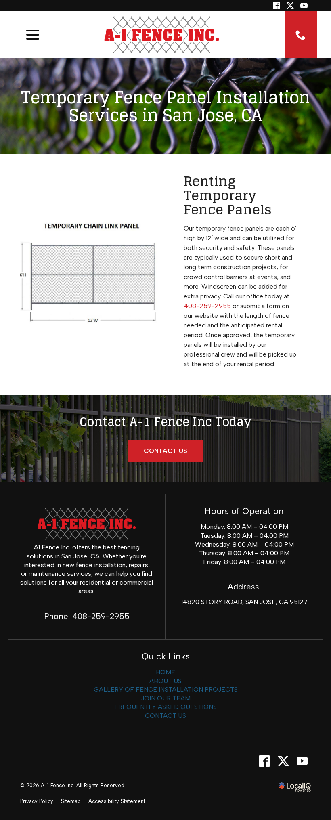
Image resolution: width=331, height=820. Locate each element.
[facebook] (264, 761)
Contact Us (165, 451)
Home (165, 672)
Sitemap (71, 801)
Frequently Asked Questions (165, 707)
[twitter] (290, 5)
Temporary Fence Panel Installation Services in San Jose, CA (165, 106)
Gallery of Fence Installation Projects (166, 689)
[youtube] (302, 761)
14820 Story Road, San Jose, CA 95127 (244, 602)
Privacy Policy (36, 801)
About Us (165, 681)
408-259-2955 (207, 306)
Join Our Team (166, 698)
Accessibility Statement (116, 801)
